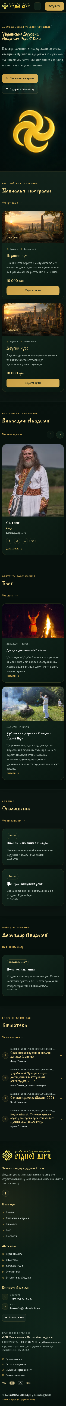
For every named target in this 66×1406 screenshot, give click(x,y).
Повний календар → (14, 947)
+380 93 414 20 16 (28, 1342)
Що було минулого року (25, 884)
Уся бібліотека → (12, 1037)
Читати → (13, 676)
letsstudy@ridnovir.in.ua (25, 1309)
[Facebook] (5, 1193)
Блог (8, 1230)
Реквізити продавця (15, 1375)
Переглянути (33, 290)
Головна (10, 1212)
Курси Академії (14, 1254)
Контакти (11, 1236)
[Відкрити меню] (37, 6)
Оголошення (13, 1272)
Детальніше (12, 549)
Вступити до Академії (18, 1278)
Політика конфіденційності (19, 1370)
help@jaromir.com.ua (50, 1342)
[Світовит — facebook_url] (9, 541)
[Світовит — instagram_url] (17, 541)
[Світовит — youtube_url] (25, 541)
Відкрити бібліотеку (22, 89)
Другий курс (17, 349)
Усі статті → (10, 595)
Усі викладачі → (12, 434)
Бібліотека (12, 1260)
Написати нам (16, 1318)
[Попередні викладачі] (50, 434)
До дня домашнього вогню (27, 650)
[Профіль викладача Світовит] (33, 480)
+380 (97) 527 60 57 (21, 1299)
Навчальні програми (22, 78)
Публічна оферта (14, 1359)
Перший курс (18, 256)
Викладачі (11, 1224)
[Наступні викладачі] (60, 434)
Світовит (13, 523)
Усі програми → (12, 202)
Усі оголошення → (13, 820)
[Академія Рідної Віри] (16, 6)
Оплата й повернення (16, 1365)
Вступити (54, 6)
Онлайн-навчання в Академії (28, 843)
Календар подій (14, 1266)
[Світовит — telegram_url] (32, 541)
